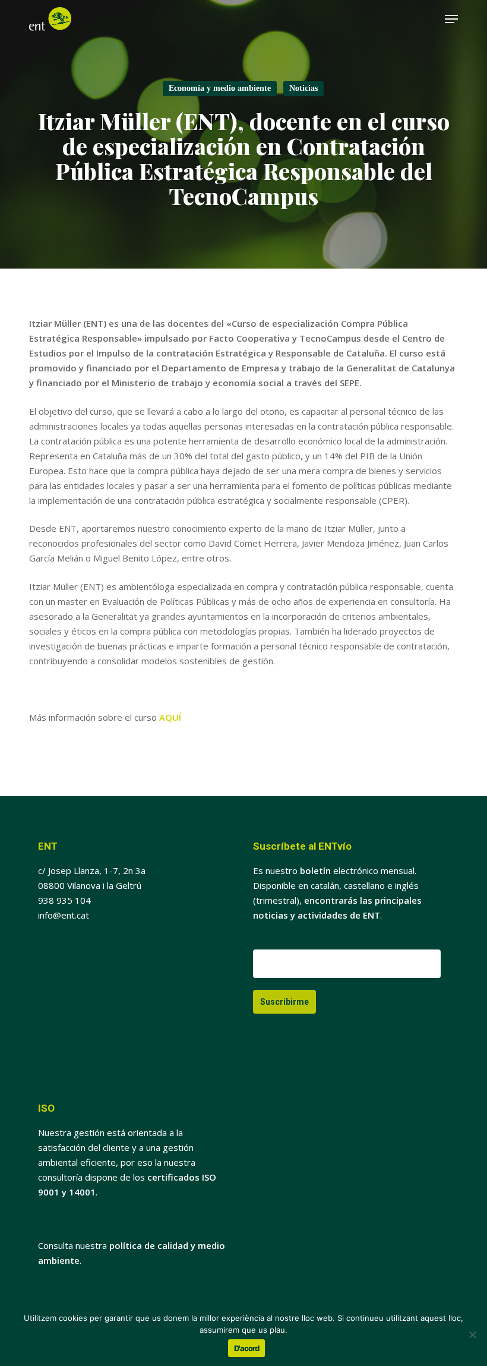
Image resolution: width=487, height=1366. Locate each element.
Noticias (303, 88)
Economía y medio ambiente (220, 88)
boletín (315, 870)
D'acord (246, 1348)
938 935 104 (64, 900)
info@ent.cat (63, 915)
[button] (451, 19)
